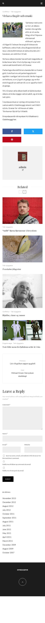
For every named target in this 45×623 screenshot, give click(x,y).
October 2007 (8, 552)
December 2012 (9, 502)
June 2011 (6, 529)
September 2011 (9, 518)
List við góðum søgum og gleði (22, 362)
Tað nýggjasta (16, 12)
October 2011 (8, 514)
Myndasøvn (22, 570)
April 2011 (6, 537)
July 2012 (6, 510)
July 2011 (6, 525)
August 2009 (7, 549)
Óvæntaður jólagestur (11, 269)
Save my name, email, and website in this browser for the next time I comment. (21, 457)
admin (22, 167)
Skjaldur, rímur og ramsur (13, 315)
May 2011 (6, 533)
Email (4, 445)
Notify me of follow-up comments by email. (16, 464)
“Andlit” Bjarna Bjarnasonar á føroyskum (19, 231)
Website (27, 445)
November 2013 (9, 498)
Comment (6, 405)
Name (5, 434)
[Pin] (11, 139)
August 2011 (7, 521)
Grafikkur (6, 12)
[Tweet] (33, 131)
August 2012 (7, 506)
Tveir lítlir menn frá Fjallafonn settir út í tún (21, 347)
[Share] (11, 131)
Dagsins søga (7, 343)
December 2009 (9, 545)
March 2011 (7, 541)
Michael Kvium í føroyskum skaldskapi (22, 373)
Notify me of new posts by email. (13, 471)
